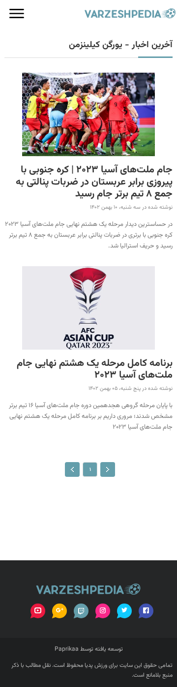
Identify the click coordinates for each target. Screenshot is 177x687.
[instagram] (102, 611)
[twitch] (81, 611)
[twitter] (124, 611)
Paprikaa (67, 649)
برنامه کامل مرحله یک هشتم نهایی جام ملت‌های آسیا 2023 (95, 369)
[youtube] (37, 611)
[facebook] (146, 611)
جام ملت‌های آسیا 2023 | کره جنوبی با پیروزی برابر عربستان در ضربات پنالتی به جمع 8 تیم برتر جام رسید (94, 182)
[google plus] (59, 611)
